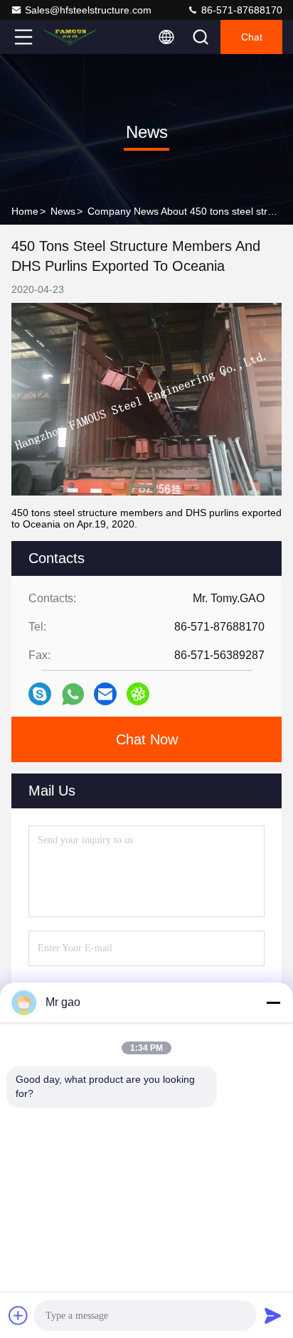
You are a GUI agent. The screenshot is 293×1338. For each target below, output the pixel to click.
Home (24, 211)
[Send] (273, 1315)
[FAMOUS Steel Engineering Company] (70, 37)
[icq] (138, 694)
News (62, 211)
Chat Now (147, 739)
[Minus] (273, 1002)
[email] (105, 694)
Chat (251, 37)
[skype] (40, 694)
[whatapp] (72, 694)
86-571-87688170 (240, 10)
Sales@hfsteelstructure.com (88, 10)
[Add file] (18, 1315)
